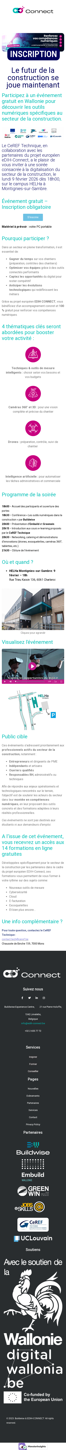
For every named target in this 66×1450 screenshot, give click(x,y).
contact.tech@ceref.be (15, 939)
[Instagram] (44, 998)
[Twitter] (29, 998)
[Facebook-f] (22, 998)
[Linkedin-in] (36, 998)
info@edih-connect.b (32, 1023)
